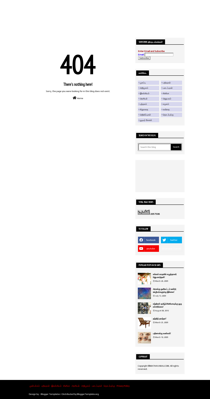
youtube (151, 248)
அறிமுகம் (144, 88)
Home (79, 98)
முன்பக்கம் (35, 386)
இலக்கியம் (144, 93)
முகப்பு (143, 82)
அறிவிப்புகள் (145, 115)
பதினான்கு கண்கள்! (162, 333)
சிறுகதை (144, 109)
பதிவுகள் (167, 82)
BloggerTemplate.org (88, 394)
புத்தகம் (143, 104)
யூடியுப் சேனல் (146, 120)
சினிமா (166, 93)
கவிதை (166, 109)
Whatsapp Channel (171, 248)
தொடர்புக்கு (168, 115)
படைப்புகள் (168, 88)
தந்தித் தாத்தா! (159, 318)
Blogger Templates (50, 394)
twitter (174, 240)
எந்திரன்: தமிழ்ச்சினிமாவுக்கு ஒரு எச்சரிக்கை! (167, 305)
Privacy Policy (123, 386)
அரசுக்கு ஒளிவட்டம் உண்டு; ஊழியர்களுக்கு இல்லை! (164, 290)
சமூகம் (166, 104)
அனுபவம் (167, 98)
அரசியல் (143, 98)
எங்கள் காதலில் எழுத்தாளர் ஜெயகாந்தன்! (165, 276)
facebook (151, 240)
